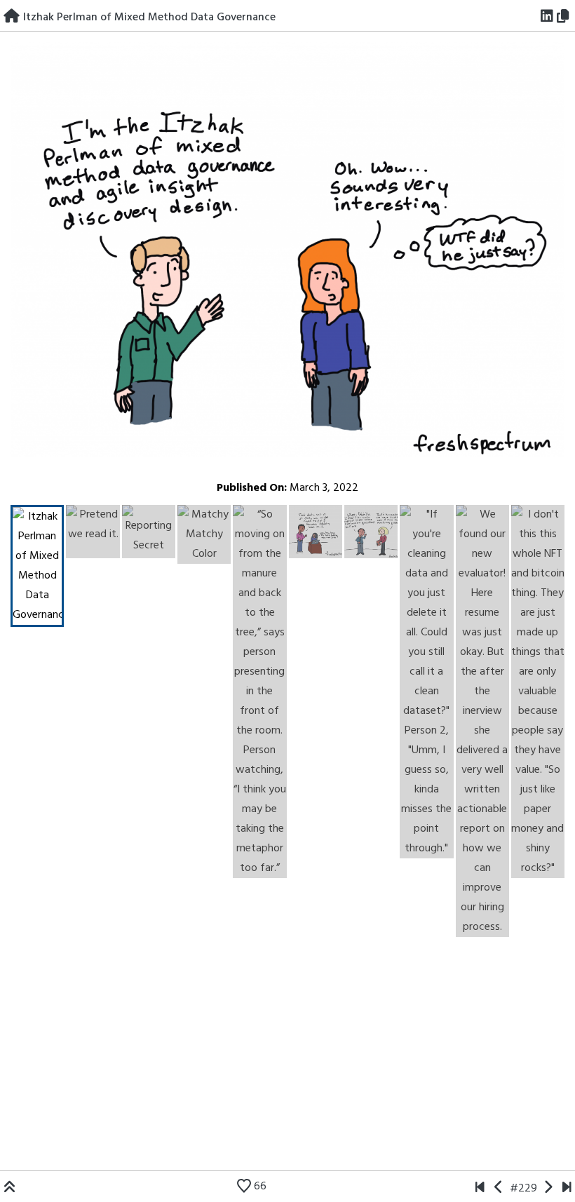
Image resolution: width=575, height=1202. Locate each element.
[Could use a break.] (567, 1189)
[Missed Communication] (499, 1189)
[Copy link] (565, 17)
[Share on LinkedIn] (547, 17)
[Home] (11, 17)
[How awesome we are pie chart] (480, 1189)
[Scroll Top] (10, 1189)
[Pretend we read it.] (548, 1189)
